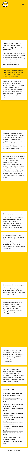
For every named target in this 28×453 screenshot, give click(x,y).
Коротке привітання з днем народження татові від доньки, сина (12, 399)
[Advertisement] (14, 24)
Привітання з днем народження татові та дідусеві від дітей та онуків (13, 432)
